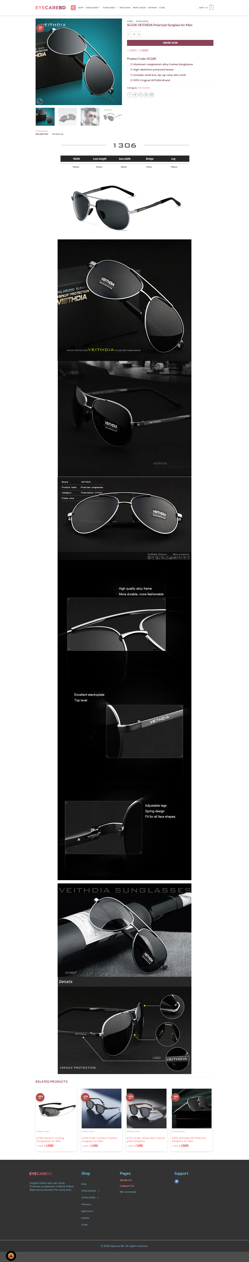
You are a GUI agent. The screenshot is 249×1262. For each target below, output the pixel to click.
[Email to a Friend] (140, 94)
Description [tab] (42, 134)
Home (130, 21)
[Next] (116, 61)
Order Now (170, 42)
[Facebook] (176, 1181)
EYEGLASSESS (92, 7)
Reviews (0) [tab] (57, 134)
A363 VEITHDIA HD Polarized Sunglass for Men (189, 1140)
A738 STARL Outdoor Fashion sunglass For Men (99, 1140)
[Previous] (41, 61)
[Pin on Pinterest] (146, 94)
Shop (81, 7)
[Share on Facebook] (129, 94)
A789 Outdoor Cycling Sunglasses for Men (50, 1140)
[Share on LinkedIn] (151, 94)
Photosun (125, 7)
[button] (206, 7)
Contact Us (127, 1186)
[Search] (73, 7)
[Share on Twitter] (135, 94)
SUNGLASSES (109, 7)
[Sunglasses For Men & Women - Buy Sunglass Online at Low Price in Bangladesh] (51, 7)
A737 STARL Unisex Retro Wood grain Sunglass (146, 1140)
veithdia (152, 7)
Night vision (139, 7)
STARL (162, 7)
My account (128, 1191)
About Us (126, 1180)
